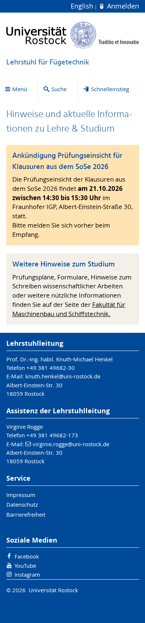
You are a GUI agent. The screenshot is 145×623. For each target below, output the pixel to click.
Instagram (27, 574)
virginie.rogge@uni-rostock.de (71, 444)
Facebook (26, 556)
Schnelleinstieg (110, 89)
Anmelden (122, 6)
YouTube (25, 565)
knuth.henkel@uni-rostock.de (62, 376)
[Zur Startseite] (72, 35)
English (83, 6)
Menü (19, 89)
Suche (59, 89)
